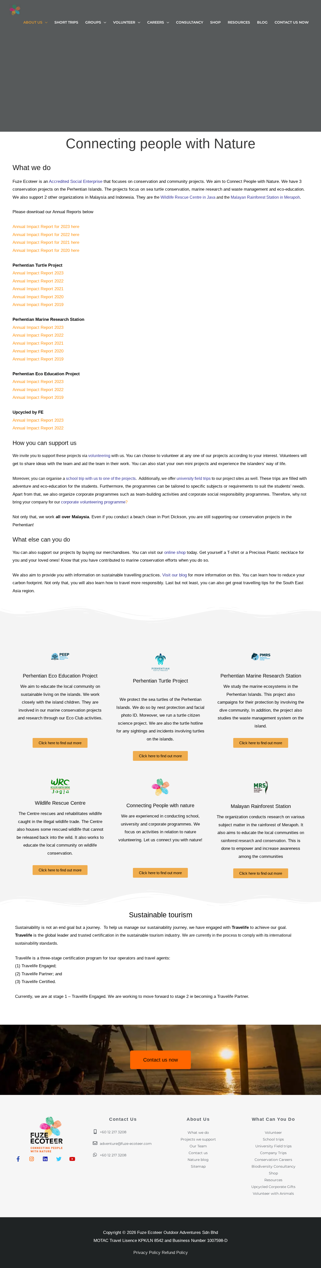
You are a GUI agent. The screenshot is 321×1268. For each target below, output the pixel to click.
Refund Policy (175, 1252)
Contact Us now (292, 22)
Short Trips (66, 22)
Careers (155, 22)
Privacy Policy (146, 1252)
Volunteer (124, 22)
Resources (239, 22)
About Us (32, 22)
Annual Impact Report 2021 (38, 288)
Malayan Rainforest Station (261, 806)
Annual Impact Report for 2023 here (46, 226)
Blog (262, 22)
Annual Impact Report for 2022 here (46, 234)
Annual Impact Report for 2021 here (46, 242)
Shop (215, 22)
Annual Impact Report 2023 (38, 273)
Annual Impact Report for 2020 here (46, 250)
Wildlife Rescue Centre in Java (187, 197)
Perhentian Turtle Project (160, 681)
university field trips (194, 478)
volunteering (99, 456)
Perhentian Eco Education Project (60, 676)
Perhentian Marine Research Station (260, 676)
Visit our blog (174, 575)
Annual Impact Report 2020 (38, 296)
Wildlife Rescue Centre (60, 803)
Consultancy (189, 22)
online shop (175, 552)
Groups (93, 22)
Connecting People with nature (160, 805)
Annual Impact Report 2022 (38, 281)
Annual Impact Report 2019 (38, 304)
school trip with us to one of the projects (101, 478)
